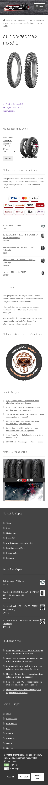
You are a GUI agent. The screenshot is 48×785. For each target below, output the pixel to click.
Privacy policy (12, 553)
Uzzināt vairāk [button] (10, 761)
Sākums (9, 20)
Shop (8, 523)
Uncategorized (19, 20)
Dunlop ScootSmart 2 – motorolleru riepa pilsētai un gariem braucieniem (22, 401)
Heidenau (10, 738)
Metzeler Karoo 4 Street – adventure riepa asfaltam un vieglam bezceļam (22, 422)
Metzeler (10, 748)
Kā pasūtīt (10, 538)
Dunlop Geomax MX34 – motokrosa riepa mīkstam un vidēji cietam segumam (22, 429)
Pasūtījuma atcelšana (15, 548)
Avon (8, 713)
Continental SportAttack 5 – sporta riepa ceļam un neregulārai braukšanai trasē (25, 415)
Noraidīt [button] (10, 777)
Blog (8, 528)
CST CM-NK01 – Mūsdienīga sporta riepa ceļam (24, 442)
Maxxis (9, 743)
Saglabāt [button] (24, 777)
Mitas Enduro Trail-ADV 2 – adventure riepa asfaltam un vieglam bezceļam (23, 408)
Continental (11, 723)
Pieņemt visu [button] (37, 776)
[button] (6, 765)
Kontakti (10, 558)
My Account (11, 533)
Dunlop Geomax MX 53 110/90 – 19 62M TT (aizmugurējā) (13, 107)
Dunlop (9, 733)
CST (8, 728)
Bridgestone (11, 718)
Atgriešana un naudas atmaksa (19, 543)
